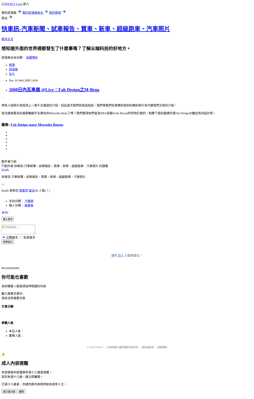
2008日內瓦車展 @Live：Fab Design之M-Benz (54, 89)
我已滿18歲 (9, 391)
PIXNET (99, 347)
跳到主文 (7, 39)
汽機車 (29, 201)
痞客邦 (23, 190)
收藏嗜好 (32, 57)
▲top (4, 212)
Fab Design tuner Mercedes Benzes (37, 125)
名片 (12, 74)
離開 (21, 391)
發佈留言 (8, 242)
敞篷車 (29, 205)
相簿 (12, 65)
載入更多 (8, 219)
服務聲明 (162, 347)
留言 (32, 190)
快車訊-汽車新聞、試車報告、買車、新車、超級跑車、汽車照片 (85, 28)
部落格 (13, 69)
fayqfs (5, 169)
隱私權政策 (148, 347)
